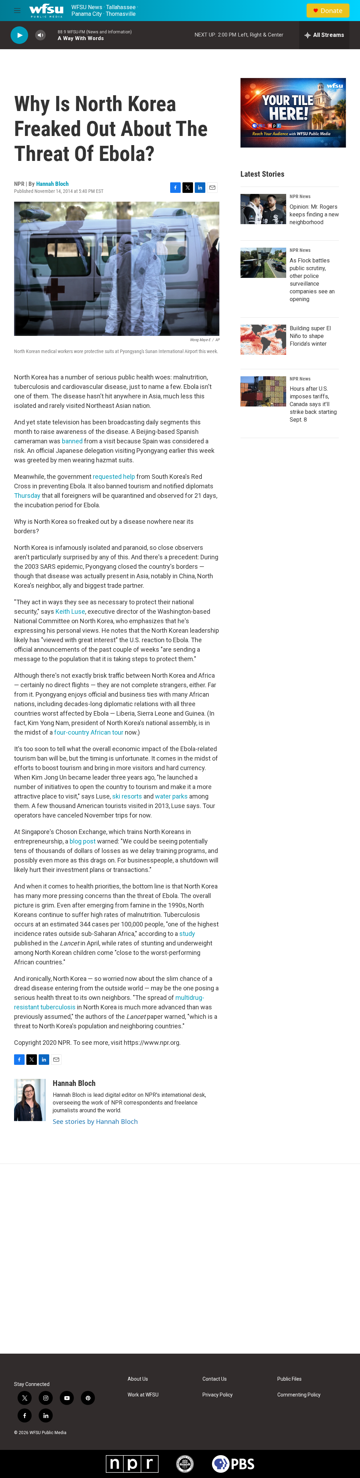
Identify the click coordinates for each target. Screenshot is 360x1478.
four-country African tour (88, 732)
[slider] (52, 35)
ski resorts (127, 796)
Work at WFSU (143, 1395)
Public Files (289, 1379)
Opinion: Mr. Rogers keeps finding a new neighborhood (314, 214)
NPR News (300, 196)
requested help (114, 476)
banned (73, 441)
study (187, 933)
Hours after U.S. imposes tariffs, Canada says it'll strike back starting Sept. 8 (313, 404)
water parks (171, 796)
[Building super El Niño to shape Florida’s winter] (263, 340)
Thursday (28, 495)
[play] (19, 35)
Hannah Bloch (52, 183)
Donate (331, 10)
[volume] (40, 35)
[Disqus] (180, 1259)
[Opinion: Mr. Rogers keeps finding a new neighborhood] (263, 209)
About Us (138, 1379)
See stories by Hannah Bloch (95, 1121)
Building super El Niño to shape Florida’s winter (310, 336)
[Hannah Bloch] (30, 1100)
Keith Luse (70, 611)
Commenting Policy (299, 1395)
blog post (83, 841)
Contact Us (214, 1379)
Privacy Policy (217, 1395)
